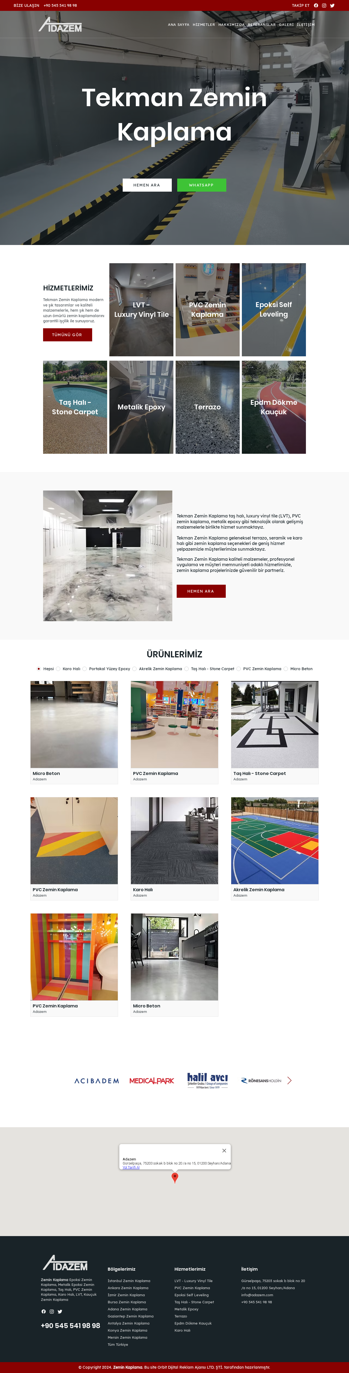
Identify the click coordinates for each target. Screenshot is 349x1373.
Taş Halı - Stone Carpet (194, 1302)
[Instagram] (324, 5)
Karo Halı (182, 1330)
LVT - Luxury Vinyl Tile (193, 1281)
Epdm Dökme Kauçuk (193, 1323)
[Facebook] (316, 5)
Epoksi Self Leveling (191, 1295)
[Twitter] (332, 5)
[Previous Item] (59, 1081)
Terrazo (180, 1316)
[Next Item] (289, 1081)
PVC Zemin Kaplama (192, 1288)
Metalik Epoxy (186, 1309)
